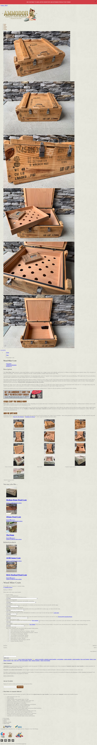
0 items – (4, 5)
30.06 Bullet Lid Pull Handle (19, 636)
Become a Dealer (7, 722)
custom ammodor (68, 659)
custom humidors (76, 659)
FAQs (4, 28)
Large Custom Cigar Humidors (25, 659)
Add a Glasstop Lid (17, 629)
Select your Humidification (12, 595)
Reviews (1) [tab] (9, 366)
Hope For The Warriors (18, 416)
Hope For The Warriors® (72, 672)
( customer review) (7, 587)
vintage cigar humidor (45, 660)
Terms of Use (6, 719)
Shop (4, 25)
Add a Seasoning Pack (11, 615)
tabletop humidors (36, 660)
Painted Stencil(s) (17, 641)
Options (5, 647)
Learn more (56, 612)
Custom (5, 26)
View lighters (32, 624)
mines (29, 660)
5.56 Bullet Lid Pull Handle (19, 634)
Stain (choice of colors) (18, 638)
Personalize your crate (11, 627)
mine (12, 660)
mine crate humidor (23, 660)
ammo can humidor (39, 659)
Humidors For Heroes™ (87, 672)
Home (4, 24)
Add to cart (6, 657)
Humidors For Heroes (30, 416)
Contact (5, 29)
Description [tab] (8, 363)
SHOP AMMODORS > (8, 675)
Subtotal (5, 645)
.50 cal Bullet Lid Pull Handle (19, 635)
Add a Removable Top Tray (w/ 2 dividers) (22, 631)
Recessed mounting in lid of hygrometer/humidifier (24, 632)
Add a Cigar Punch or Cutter (12, 619)
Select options (18, 503)
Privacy (5, 720)
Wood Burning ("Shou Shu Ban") (20, 639)
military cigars (93, 659)
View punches (35, 620)
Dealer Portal (6, 723)
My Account (6, 718)
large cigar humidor (84, 659)
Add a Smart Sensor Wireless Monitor (14, 607)
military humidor (7, 660)
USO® (79, 672)
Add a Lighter (9, 623)
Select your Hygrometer (11, 599)
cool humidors (60, 659)
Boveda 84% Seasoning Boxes (65, 616)
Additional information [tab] (11, 365)
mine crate (16, 660)
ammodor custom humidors (50, 659)
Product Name (9, 594)
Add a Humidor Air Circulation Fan (14, 611)
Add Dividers (9, 603)
